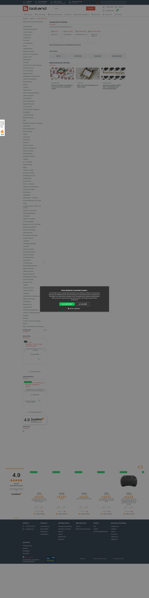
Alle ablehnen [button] (83, 304)
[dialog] (74, 299)
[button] (74, 308)
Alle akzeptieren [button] (67, 304)
